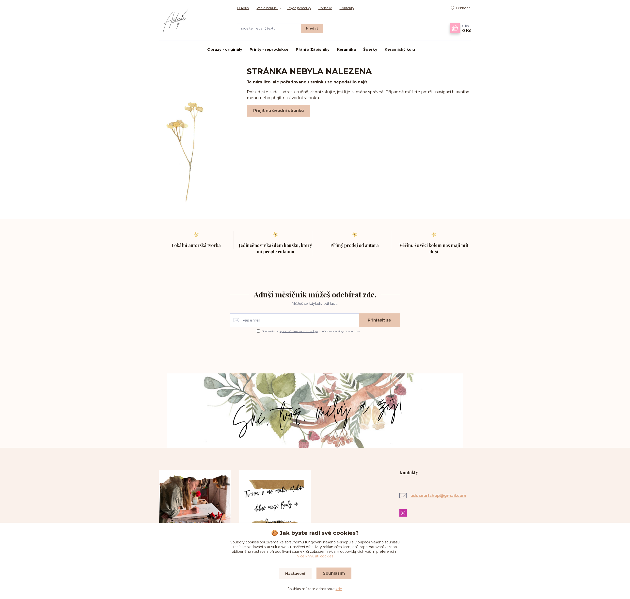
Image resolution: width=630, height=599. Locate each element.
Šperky (370, 49)
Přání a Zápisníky (313, 49)
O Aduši (243, 8)
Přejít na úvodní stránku (278, 110)
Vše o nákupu (267, 8)
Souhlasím (334, 573)
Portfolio (325, 8)
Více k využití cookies (315, 556)
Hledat (312, 28)
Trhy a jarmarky (299, 8)
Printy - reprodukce (269, 49)
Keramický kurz (400, 49)
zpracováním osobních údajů (299, 331)
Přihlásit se (379, 320)
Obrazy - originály (224, 49)
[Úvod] (193, 20)
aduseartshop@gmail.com (438, 495)
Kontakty (347, 8)
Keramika (346, 49)
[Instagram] (404, 513)
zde (339, 589)
